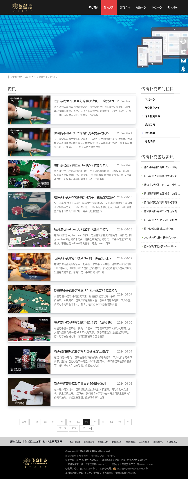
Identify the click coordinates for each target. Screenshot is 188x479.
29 (119, 422)
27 (103, 422)
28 (111, 422)
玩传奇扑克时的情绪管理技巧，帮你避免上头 (162, 176)
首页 (24, 422)
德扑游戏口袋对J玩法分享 (158, 228)
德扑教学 (150, 133)
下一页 (62, 428)
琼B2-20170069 (145, 464)
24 (78, 422)
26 (95, 422)
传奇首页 (93, 7)
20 (45, 422)
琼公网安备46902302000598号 (132, 468)
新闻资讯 (109, 7)
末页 (74, 428)
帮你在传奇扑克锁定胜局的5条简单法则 (80, 383)
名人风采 (172, 7)
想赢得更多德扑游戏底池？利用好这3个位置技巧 (86, 290)
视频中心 (141, 7)
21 (53, 422)
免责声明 (83, 456)
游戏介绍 (125, 7)
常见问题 (150, 141)
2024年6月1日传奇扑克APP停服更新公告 (162, 237)
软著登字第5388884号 (96, 464)
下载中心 (156, 7)
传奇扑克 (29, 77)
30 (128, 422)
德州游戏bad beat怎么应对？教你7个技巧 (81, 229)
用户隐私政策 (97, 456)
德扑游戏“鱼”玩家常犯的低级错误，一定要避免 (84, 101)
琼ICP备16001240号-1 (85, 468)
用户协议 (111, 456)
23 (70, 422)
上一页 (35, 422)
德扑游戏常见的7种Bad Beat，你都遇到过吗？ (162, 246)
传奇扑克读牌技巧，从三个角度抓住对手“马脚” (162, 184)
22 (62, 422)
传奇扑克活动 (152, 107)
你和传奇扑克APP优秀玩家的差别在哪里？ (162, 211)
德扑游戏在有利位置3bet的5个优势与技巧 (81, 165)
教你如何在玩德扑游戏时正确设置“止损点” (81, 351)
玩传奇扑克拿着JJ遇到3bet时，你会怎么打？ (83, 258)
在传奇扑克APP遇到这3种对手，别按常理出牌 (84, 197)
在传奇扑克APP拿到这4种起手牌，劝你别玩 (83, 322)
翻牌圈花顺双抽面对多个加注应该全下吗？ (162, 193)
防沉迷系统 (70, 456)
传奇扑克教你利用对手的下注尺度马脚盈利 (162, 202)
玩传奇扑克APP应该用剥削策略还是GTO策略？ (162, 220)
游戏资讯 (150, 124)
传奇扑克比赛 (152, 116)
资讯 (52, 77)
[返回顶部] (183, 70)
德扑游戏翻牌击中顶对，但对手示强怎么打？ (162, 167)
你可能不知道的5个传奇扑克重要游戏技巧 (81, 133)
